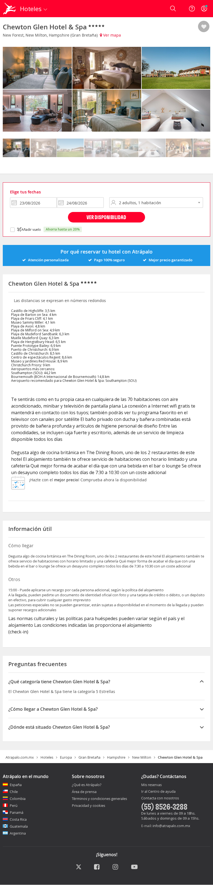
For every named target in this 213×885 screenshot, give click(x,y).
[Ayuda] (192, 8)
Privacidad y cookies (88, 805)
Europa (66, 757)
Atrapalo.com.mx (20, 757)
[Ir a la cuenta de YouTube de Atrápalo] (134, 867)
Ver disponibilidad (106, 217)
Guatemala (19, 826)
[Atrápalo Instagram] (116, 867)
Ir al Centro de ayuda (158, 791)
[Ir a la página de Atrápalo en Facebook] (97, 867)
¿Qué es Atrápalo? (87, 784)
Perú (13, 805)
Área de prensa (84, 791)
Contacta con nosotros (160, 798)
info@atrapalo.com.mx (171, 825)
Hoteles (46, 757)
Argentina (18, 833)
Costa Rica (18, 819)
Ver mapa (111, 35)
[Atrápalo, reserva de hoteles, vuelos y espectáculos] (10, 8)
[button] (203, 27)
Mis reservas (151, 785)
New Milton (141, 757)
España (16, 784)
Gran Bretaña (89, 757)
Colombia (18, 798)
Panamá (16, 812)
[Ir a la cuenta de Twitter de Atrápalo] (78, 867)
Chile (14, 791)
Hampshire (116, 757)
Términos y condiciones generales (99, 798)
